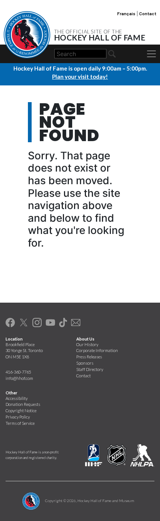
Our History (87, 344)
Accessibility (17, 398)
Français (126, 13)
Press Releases (89, 356)
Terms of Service (20, 423)
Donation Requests (23, 404)
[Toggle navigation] (151, 54)
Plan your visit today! (80, 76)
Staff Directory (89, 369)
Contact (147, 13)
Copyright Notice (21, 410)
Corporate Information (97, 350)
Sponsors (84, 363)
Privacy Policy (18, 416)
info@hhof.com (19, 378)
